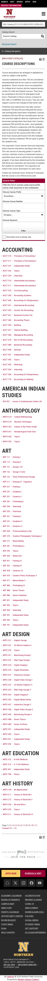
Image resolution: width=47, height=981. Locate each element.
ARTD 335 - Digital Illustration (16, 670)
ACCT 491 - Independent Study (16, 355)
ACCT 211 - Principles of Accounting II (19, 261)
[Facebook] (31, 883)
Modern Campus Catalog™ (29, 979)
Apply (27, 2)
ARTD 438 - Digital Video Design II (18, 709)
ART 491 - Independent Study (16, 600)
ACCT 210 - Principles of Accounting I (19, 256)
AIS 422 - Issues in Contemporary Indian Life (22, 401)
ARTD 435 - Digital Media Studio (17, 699)
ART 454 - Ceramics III (13, 571)
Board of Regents (10, 900)
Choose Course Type (11, 211)
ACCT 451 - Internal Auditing (15, 330)
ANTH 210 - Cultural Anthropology (17, 417)
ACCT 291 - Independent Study (16, 266)
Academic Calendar (11, 896)
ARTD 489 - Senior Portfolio (15, 724)
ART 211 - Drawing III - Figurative (17, 482)
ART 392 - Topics (10, 551)
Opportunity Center (12, 916)
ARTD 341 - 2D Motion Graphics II (17, 685)
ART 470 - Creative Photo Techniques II (20, 575)
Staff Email (7, 924)
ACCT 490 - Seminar (12, 350)
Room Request (8, 920)
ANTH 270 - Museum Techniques (17, 422)
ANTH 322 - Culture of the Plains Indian (20, 427)
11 (36, 825)
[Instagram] (23, 883)
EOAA (3, 928)
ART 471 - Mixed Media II (14, 580)
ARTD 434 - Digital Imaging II (15, 695)
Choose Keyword (10, 220)
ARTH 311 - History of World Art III (18, 814)
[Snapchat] (7, 883)
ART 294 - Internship (12, 506)
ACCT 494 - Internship (12, 369)
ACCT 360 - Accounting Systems (17, 295)
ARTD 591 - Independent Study (16, 739)
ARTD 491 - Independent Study (16, 729)
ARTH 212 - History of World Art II (17, 799)
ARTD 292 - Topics (11, 650)
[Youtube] (39, 883)
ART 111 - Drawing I (12, 457)
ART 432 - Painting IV (12, 566)
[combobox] (23, 24)
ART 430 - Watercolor (12, 556)
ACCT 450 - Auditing (12, 325)
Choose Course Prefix (12, 192)
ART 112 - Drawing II (12, 462)
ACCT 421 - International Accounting (18, 305)
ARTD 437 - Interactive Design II (17, 704)
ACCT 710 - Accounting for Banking (18, 379)
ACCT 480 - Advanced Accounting (17, 345)
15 (15, 828)
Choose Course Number (13, 201)
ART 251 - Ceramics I (12, 496)
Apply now (10, 873)
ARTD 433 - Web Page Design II (17, 690)
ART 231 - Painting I (12, 487)
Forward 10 (7, 828)
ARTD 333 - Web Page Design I (16, 660)
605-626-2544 (9, 965)
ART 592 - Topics (10, 620)
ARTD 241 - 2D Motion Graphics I (17, 645)
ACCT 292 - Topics (11, 271)
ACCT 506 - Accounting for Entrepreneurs (20, 374)
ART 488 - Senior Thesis (13, 590)
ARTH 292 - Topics (11, 809)
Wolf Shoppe (8, 932)
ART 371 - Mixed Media (13, 541)
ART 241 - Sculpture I (12, 491)
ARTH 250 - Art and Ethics (14, 804)
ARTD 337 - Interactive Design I (16, 675)
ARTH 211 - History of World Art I (17, 794)
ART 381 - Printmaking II (13, 546)
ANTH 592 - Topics (11, 441)
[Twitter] (15, 883)
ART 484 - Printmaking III (14, 585)
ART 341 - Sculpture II (12, 521)
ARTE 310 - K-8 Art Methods (15, 759)
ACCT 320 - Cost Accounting (15, 290)
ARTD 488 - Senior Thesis (14, 719)
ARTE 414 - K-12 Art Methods (16, 764)
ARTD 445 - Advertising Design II (17, 714)
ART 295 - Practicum (12, 511)
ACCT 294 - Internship (12, 276)
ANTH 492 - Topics (11, 436)
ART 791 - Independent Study (16, 625)
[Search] (42, 36)
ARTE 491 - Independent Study (16, 769)
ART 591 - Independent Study (16, 615)
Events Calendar (10, 912)
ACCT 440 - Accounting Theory (16, 320)
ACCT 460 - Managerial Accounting (18, 335)
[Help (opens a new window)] (43, 59)
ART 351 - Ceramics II (12, 526)
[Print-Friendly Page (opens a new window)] (40, 59)
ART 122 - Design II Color (14, 472)
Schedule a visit (33, 873)
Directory (6, 908)
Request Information (11, 6)
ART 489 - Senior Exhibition (15, 595)
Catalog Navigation (12, 51)
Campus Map (7, 904)
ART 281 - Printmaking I (13, 501)
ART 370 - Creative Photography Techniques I (22, 536)
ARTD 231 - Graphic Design (15, 640)
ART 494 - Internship (12, 610)
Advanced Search (9, 44)
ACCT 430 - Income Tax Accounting (18, 310)
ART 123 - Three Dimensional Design (19, 477)
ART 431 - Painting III (12, 561)
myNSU (20, 2)
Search (4, 2)
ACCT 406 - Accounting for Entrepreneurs (20, 300)
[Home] (9, 13)
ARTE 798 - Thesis (11, 774)
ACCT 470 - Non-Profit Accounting (18, 340)
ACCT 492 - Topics (11, 360)
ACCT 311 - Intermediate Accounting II (19, 285)
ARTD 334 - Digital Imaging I (15, 665)
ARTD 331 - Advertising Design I (17, 655)
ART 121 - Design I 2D (13, 467)
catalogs (10, 976)
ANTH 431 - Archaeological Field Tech (19, 432)
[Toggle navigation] (43, 14)
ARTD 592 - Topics (11, 744)
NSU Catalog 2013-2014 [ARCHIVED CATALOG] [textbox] (23, 24)
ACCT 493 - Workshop (13, 364)
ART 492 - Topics (10, 605)
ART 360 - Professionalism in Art (17, 531)
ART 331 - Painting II (12, 516)
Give (34, 2)
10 (32, 825)
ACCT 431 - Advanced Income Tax (17, 315)
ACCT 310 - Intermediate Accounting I (19, 281)
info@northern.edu (27, 965)
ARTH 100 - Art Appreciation (15, 790)
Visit (12, 2)
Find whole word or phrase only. (19, 237)
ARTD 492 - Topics (11, 734)
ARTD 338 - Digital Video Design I (17, 680)
